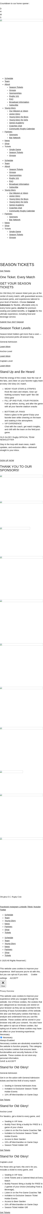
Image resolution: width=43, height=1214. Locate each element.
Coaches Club (15, 126)
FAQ (11, 99)
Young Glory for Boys (18, 117)
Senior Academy (16, 123)
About (7, 84)
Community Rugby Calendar (22, 129)
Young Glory (10, 108)
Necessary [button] (5, 1034)
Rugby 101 (14, 96)
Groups (12, 90)
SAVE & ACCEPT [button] (8, 1061)
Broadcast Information (19, 102)
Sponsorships (15, 93)
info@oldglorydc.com (9, 902)
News (7, 140)
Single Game (15, 149)
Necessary (7, 1037)
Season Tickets (16, 87)
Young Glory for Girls (18, 120)
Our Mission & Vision (18, 111)
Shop (7, 143)
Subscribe (13, 105)
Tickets (8, 932)
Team (7, 81)
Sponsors (13, 135)
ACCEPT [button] (14, 978)
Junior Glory (14, 114)
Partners (8, 132)
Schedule (9, 78)
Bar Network (14, 138)
